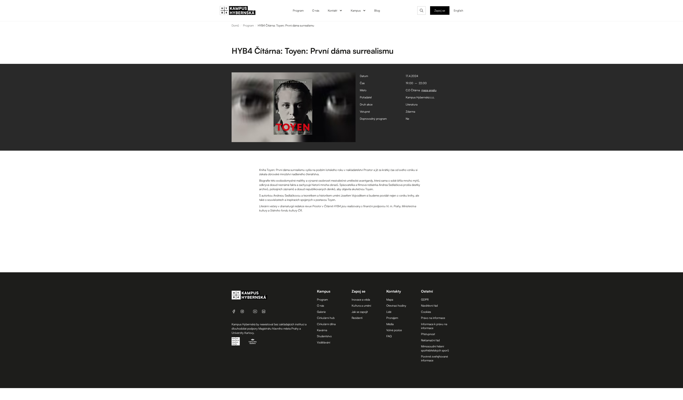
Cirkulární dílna (326, 324)
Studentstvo (324, 336)
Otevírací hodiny (396, 305)
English (458, 10)
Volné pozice (394, 330)
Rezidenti (357, 318)
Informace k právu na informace (434, 326)
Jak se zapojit (360, 312)
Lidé (388, 312)
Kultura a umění (361, 305)
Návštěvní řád (429, 305)
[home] (237, 10)
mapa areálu (428, 90)
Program (248, 25)
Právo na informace (433, 318)
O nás (320, 305)
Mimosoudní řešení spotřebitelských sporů (435, 348)
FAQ (389, 336)
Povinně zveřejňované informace (434, 358)
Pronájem (392, 318)
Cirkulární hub (326, 318)
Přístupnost (428, 334)
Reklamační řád (430, 340)
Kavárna (322, 330)
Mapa (389, 299)
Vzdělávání (323, 342)
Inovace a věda (361, 299)
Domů (235, 25)
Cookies (426, 312)
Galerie (321, 312)
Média (390, 324)
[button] (335, 10)
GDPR (425, 299)
